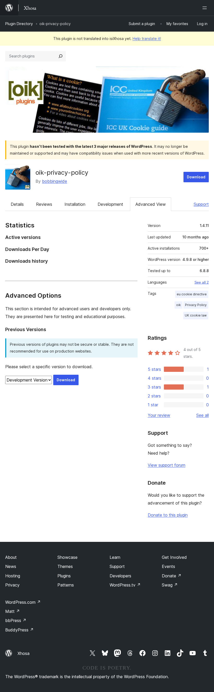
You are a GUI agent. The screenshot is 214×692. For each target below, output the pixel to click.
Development (110, 204)
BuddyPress (19, 629)
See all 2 (201, 282)
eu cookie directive (192, 294)
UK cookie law (196, 315)
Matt (12, 611)
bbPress (15, 620)
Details (17, 204)
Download (196, 177)
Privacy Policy (196, 305)
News (10, 566)
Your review (159, 415)
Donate (171, 575)
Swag (170, 585)
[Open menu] (205, 8)
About (11, 557)
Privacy (12, 585)
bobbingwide (54, 181)
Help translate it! (147, 38)
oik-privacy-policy (61, 172)
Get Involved (174, 557)
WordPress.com (23, 602)
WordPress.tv (125, 585)
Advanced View (150, 204)
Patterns (65, 585)
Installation (74, 204)
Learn (115, 557)
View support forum (166, 465)
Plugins (64, 575)
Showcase (67, 557)
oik (178, 305)
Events (168, 566)
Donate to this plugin (168, 515)
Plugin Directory (19, 23)
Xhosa (23, 653)
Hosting (12, 575)
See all (202, 415)
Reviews (44, 204)
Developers (120, 575)
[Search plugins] (60, 56)
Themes (65, 566)
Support (201, 204)
